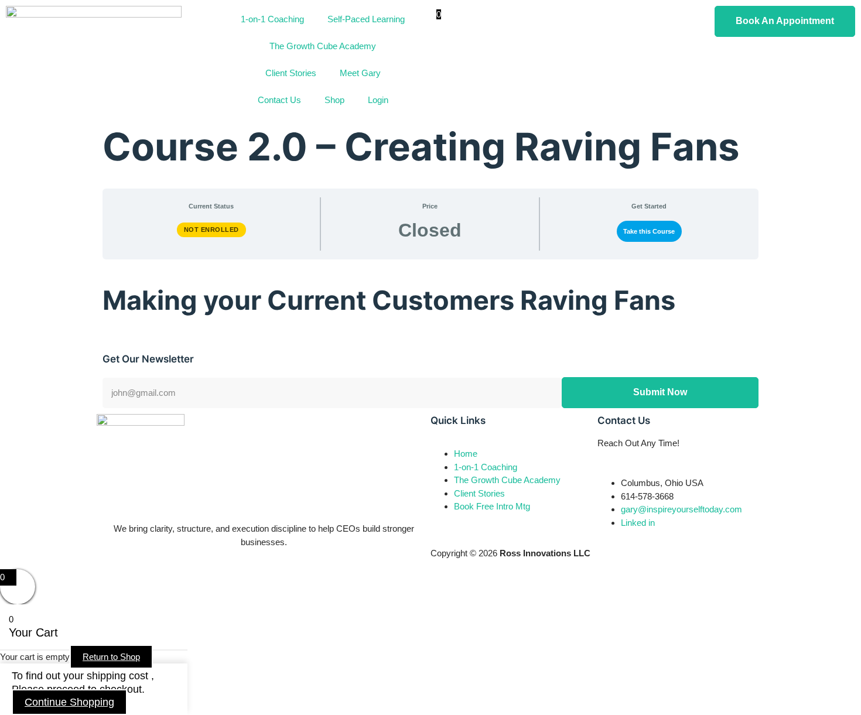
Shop (334, 100)
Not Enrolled (211, 229)
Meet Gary (360, 73)
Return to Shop (111, 657)
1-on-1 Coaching (272, 19)
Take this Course (649, 231)
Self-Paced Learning (366, 19)
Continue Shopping (69, 702)
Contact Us (279, 100)
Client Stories (290, 73)
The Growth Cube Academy (322, 46)
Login (378, 100)
